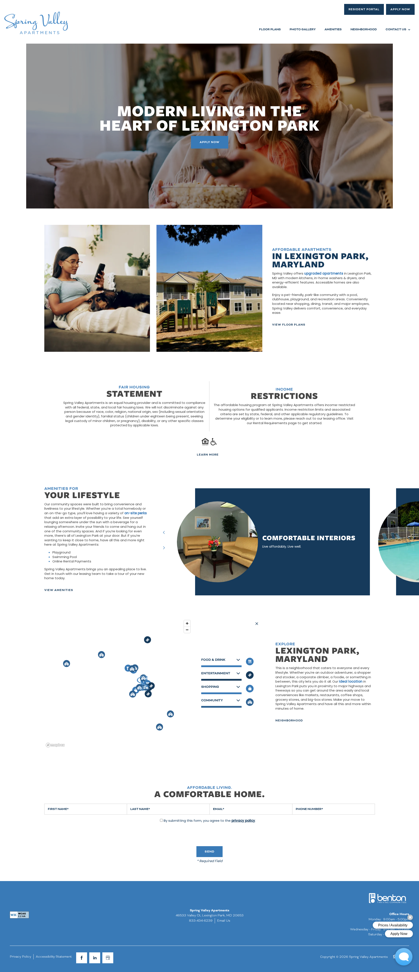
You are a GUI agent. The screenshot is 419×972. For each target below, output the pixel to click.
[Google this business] (107, 957)
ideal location (350, 682)
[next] (164, 548)
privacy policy (243, 821)
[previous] (164, 533)
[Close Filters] (256, 623)
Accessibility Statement (54, 956)
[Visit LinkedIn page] (94, 957)
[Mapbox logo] (55, 745)
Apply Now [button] (210, 142)
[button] (364, 9)
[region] (118, 683)
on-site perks (135, 513)
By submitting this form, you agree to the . (210, 821)
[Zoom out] (187, 630)
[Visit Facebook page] (81, 957)
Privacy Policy (20, 956)
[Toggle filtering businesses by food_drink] (250, 661)
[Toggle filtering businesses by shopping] (250, 688)
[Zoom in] (187, 623)
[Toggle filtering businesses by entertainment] (250, 675)
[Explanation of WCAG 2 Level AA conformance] (19, 914)
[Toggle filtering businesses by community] (250, 702)
